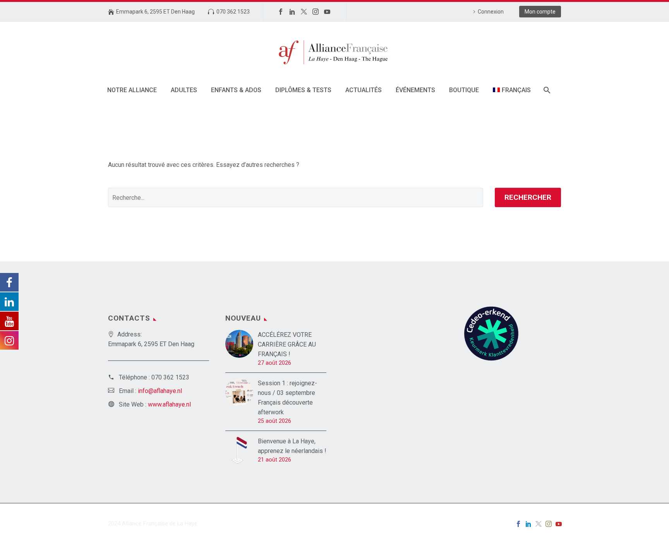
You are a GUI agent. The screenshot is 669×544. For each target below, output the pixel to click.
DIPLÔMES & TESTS (303, 90)
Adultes (184, 90)
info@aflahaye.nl (160, 391)
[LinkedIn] (292, 12)
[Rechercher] (546, 90)
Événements (415, 90)
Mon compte (540, 12)
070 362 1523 (233, 12)
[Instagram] (315, 12)
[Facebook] (280, 12)
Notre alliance (132, 90)
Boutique (464, 90)
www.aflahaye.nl (169, 404)
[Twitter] (304, 12)
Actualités (363, 90)
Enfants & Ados (236, 90)
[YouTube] (327, 12)
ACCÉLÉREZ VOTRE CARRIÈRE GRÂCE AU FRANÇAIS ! (287, 344)
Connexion (491, 12)
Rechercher (527, 197)
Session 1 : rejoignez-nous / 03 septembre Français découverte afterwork (287, 397)
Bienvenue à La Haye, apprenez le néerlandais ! (292, 446)
